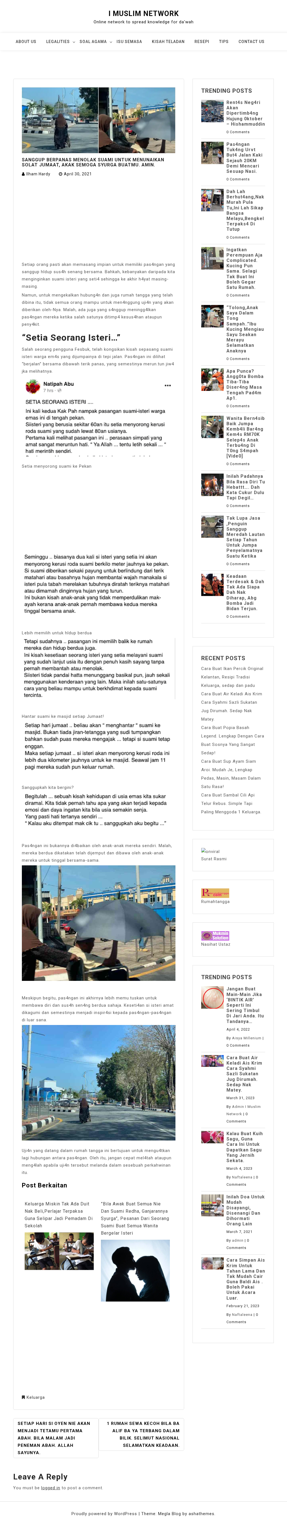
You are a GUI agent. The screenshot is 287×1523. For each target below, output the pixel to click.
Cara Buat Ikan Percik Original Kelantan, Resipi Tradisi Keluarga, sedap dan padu (232, 677)
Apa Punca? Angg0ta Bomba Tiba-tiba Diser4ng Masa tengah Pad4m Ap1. (245, 384)
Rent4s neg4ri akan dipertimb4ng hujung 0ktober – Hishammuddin (245, 113)
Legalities (58, 41)
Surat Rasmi (214, 858)
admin (238, 1240)
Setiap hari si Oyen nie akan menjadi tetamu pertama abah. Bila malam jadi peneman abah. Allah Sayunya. (54, 1438)
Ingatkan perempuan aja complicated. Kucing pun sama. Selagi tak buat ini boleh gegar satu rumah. (244, 268)
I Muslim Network (143, 14)
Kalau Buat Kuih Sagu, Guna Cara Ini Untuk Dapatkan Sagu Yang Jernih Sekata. (244, 1147)
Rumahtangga (215, 901)
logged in (50, 1487)
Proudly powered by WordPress (104, 1513)
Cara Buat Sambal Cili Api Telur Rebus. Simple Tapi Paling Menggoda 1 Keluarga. (231, 803)
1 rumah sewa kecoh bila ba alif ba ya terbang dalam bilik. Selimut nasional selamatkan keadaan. (143, 1434)
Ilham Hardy (38, 174)
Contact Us (252, 41)
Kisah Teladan (168, 41)
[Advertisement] (98, 219)
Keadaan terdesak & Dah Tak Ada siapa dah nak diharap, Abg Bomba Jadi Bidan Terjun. (245, 592)
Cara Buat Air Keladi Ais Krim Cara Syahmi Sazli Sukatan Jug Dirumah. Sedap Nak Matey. (244, 1074)
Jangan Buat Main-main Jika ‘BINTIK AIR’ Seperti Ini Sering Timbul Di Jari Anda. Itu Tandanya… (245, 1005)
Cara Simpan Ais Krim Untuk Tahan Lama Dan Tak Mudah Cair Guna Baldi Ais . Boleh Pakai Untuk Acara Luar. (245, 1278)
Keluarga (36, 1397)
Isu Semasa (129, 41)
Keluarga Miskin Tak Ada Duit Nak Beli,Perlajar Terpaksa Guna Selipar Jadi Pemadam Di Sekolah (59, 1214)
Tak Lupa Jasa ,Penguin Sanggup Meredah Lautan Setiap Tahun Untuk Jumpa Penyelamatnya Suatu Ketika (245, 536)
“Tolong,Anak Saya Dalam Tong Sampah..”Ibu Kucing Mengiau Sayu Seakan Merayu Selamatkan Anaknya (245, 329)
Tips (224, 41)
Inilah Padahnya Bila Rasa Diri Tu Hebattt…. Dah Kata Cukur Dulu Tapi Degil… (245, 487)
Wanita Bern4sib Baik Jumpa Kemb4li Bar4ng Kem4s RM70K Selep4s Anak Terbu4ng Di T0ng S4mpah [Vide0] (245, 437)
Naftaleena (242, 1177)
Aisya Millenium (246, 1038)
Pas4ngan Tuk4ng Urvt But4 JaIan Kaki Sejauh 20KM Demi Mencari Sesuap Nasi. (244, 158)
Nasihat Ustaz (216, 944)
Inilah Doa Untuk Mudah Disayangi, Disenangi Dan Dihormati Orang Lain (245, 1210)
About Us (26, 41)
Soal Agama (93, 41)
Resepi (202, 41)
